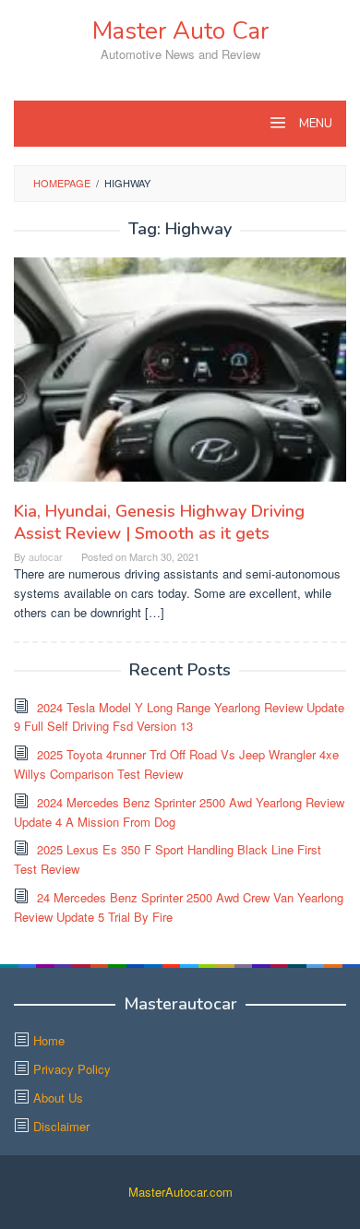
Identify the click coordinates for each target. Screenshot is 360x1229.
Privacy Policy (72, 1069)
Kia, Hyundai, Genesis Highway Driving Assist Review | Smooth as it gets (159, 522)
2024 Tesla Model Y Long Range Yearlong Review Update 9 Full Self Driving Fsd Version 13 (179, 716)
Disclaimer (61, 1126)
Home (49, 1040)
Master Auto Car (180, 31)
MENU (314, 123)
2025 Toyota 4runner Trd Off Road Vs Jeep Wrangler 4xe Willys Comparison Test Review (176, 764)
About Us (58, 1097)
